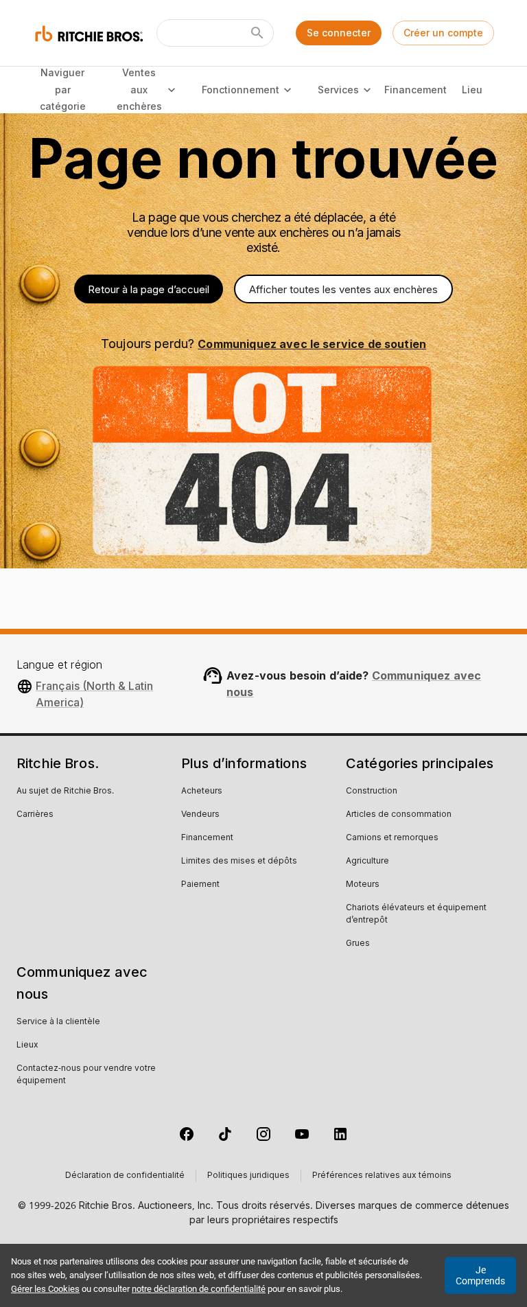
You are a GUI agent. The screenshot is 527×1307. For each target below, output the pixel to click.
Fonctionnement (240, 89)
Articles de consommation (399, 815)
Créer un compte (443, 32)
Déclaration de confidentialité (125, 1176)
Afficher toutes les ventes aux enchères (343, 289)
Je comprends (480, 1275)
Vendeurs (200, 815)
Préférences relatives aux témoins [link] (382, 1176)
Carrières (35, 815)
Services (338, 89)
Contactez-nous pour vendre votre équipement (86, 1075)
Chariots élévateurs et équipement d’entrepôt (416, 914)
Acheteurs (201, 791)
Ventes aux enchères (139, 89)
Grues (358, 944)
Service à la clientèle (58, 1022)
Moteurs (362, 885)
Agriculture (367, 861)
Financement (415, 89)
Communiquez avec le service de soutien (312, 344)
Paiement (200, 885)
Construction (371, 791)
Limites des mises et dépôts (239, 861)
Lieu (472, 89)
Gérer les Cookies (45, 1289)
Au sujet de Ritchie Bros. (65, 791)
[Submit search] (257, 33)
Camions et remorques (392, 838)
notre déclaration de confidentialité (199, 1289)
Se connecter (339, 32)
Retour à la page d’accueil (148, 289)
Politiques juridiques (248, 1176)
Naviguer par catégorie (63, 89)
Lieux (27, 1045)
